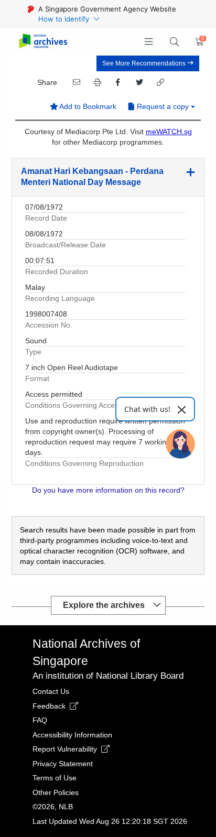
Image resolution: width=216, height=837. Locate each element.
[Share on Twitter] (138, 82)
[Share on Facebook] (117, 82)
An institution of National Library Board (108, 676)
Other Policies (56, 792)
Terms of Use (55, 778)
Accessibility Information (72, 735)
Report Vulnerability (66, 749)
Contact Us (51, 691)
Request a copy (163, 106)
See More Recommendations (144, 63)
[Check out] (197, 42)
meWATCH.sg (169, 131)
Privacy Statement (63, 763)
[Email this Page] (75, 82)
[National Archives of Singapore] (43, 41)
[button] (149, 42)
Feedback (50, 706)
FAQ (40, 720)
